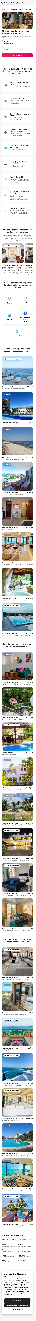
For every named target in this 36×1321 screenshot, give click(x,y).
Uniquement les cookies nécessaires (17, 1305)
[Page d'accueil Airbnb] (3, 9)
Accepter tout (17, 1300)
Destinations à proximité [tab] (9, 1239)
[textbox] (9, 50)
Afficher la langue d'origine (22, 4)
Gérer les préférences (17, 1309)
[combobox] (17, 44)
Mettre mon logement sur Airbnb (21, 9)
